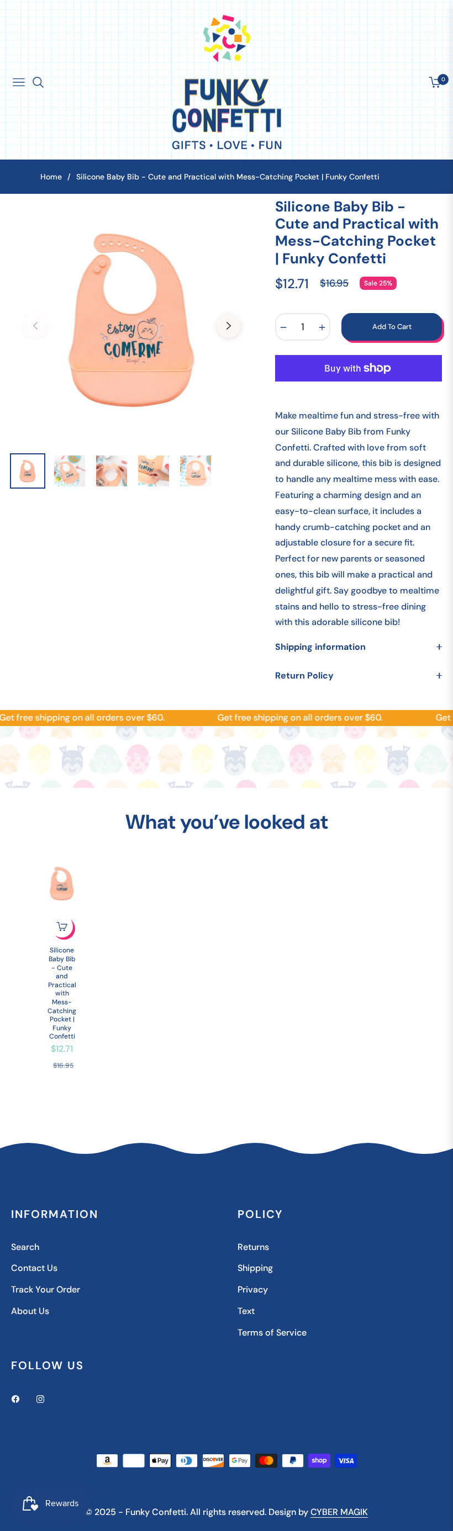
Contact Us (34, 1268)
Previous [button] (35, 326)
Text (246, 1311)
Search (25, 1247)
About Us (30, 1311)
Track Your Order (45, 1289)
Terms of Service (272, 1332)
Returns (253, 1247)
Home (51, 177)
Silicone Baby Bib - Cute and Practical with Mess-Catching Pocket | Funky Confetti (62, 993)
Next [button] (229, 326)
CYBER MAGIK (339, 1512)
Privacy (253, 1289)
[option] (132, 319)
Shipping (255, 1268)
